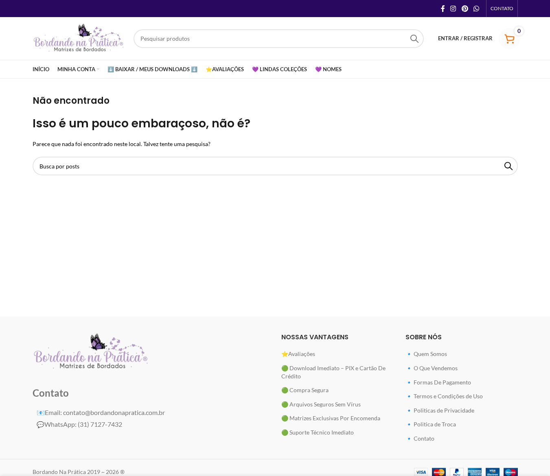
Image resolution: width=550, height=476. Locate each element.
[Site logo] (79, 37)
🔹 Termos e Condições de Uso (444, 396)
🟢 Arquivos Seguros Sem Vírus (321, 404)
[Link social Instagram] (453, 8)
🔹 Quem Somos (426, 353)
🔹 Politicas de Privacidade (439, 410)
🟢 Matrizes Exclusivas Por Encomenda (330, 418)
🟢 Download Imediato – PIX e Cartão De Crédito (333, 372)
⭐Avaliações (298, 353)
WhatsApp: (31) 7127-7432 (79, 424)
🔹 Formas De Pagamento (438, 382)
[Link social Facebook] (443, 8)
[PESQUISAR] (414, 38)
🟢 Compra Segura (305, 389)
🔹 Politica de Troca (430, 424)
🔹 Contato (419, 438)
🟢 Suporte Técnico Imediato (317, 432)
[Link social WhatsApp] (476, 8)
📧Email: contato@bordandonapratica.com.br (101, 412)
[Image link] (91, 351)
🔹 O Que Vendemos (431, 368)
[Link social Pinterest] (465, 8)
